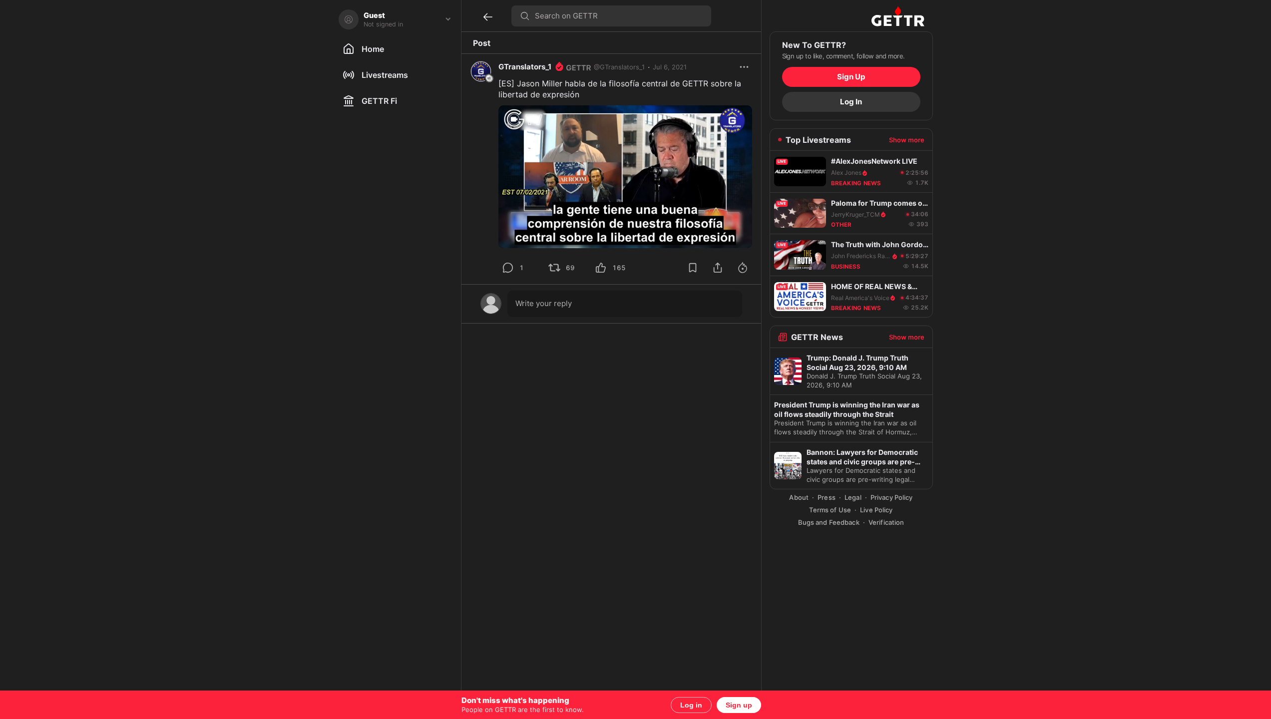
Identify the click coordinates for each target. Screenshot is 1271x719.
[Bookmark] (692, 267)
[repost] (554, 267)
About (799, 497)
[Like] (600, 267)
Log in (691, 705)
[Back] (487, 16)
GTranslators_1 (524, 66)
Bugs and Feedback (828, 522)
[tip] (507, 267)
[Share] (717, 267)
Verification (886, 522)
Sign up (739, 705)
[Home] (897, 15)
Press (827, 497)
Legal (853, 497)
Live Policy (876, 510)
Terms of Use (830, 510)
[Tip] (742, 267)
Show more (906, 140)
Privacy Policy (891, 497)
